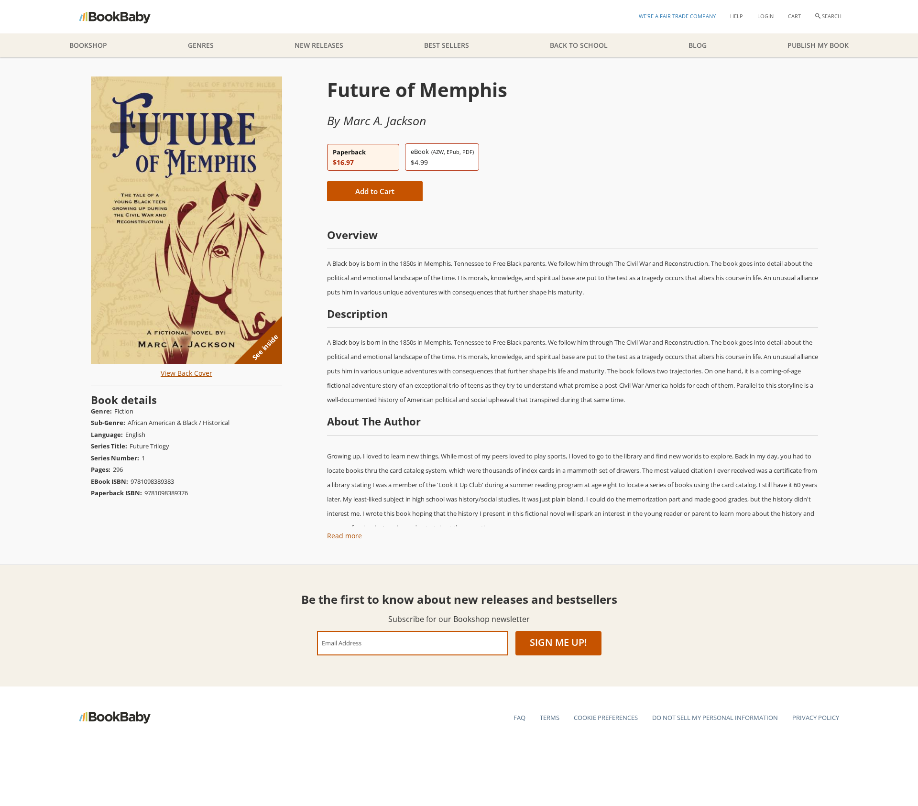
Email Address (341, 643)
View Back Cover (186, 373)
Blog (697, 45)
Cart (794, 16)
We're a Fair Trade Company (677, 16)
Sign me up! (558, 642)
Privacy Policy (815, 717)
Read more (344, 535)
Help (736, 16)
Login (765, 16)
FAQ (519, 717)
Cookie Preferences (606, 717)
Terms (549, 717)
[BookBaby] (123, 16)
